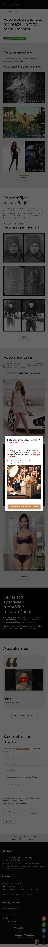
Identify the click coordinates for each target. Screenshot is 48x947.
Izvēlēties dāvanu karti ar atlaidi (24, 506)
